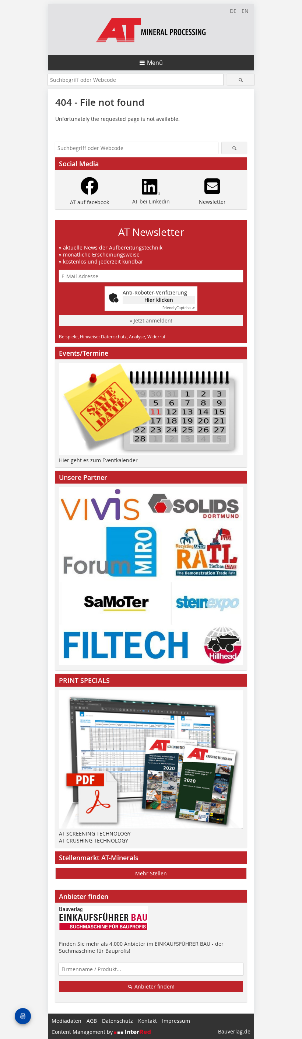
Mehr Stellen (151, 873)
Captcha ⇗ (178, 308)
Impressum (176, 1020)
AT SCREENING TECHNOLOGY (95, 833)
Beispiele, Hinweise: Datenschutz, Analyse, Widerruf (112, 336)
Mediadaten (66, 1020)
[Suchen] (240, 80)
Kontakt (147, 1020)
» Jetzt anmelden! (151, 320)
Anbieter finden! (154, 986)
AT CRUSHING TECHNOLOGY (93, 840)
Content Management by (83, 1031)
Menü (155, 63)
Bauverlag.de (234, 1031)
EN (245, 10)
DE (233, 10)
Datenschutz (117, 1020)
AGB (92, 1020)
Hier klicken (158, 299)
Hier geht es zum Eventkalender (98, 460)
